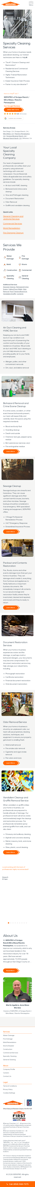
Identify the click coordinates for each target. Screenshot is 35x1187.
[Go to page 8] (24, 923)
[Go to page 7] (22, 923)
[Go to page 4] (15, 923)
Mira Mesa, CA (8, 134)
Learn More (10, 451)
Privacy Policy (8, 1089)
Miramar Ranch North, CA (12, 138)
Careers (6, 1073)
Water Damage (8, 1035)
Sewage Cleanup (9, 287)
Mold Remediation (11, 228)
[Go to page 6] (20, 923)
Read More (10, 971)
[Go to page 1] (8, 923)
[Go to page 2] (11, 923)
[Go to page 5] (17, 923)
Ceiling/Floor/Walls (15, 289)
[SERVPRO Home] (10, 3)
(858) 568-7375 (13, 110)
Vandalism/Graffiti (9, 294)
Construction (7, 1049)
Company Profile (9, 1069)
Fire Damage (8, 1039)
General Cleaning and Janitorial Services (13, 217)
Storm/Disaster (8, 1046)
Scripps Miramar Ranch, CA (16, 136)
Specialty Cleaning (9, 1056)
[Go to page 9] (26, 923)
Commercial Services (12, 223)
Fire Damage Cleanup (13, 232)
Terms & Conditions (10, 1086)
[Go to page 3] (13, 923)
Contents (20, 294)
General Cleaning (9, 1060)
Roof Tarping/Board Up (18, 291)
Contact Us (7, 1076)
